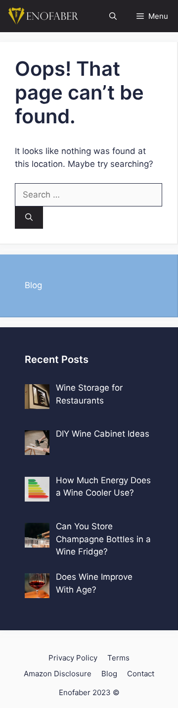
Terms (118, 657)
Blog (33, 285)
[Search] (29, 217)
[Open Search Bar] (113, 16)
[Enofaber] (42, 16)
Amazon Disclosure (57, 673)
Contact (140, 673)
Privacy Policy (72, 657)
